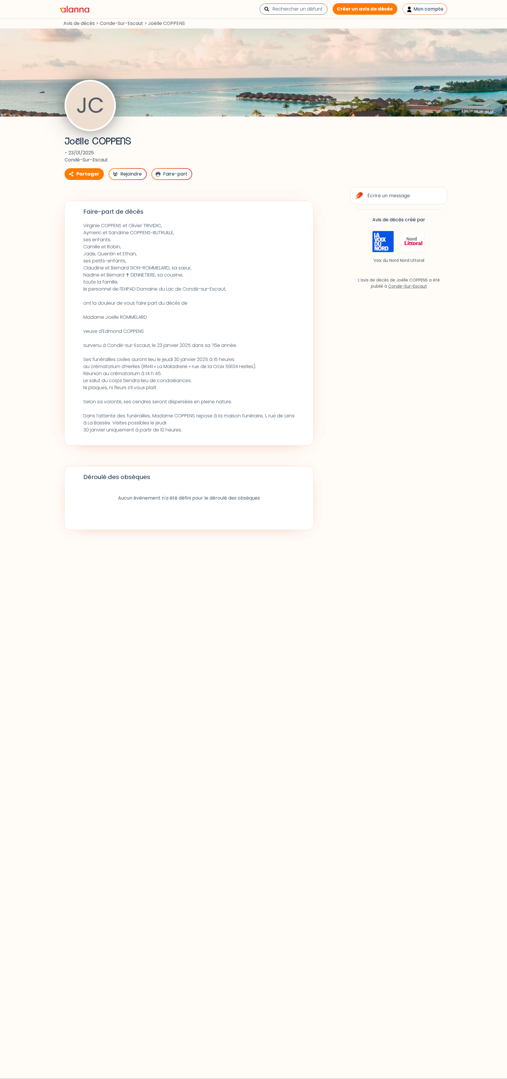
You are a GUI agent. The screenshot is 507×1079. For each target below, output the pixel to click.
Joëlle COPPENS (98, 141)
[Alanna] (74, 8)
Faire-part (175, 174)
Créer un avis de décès (365, 9)
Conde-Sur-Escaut (121, 23)
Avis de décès (79, 23)
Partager (87, 174)
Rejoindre (131, 174)
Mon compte (427, 9)
